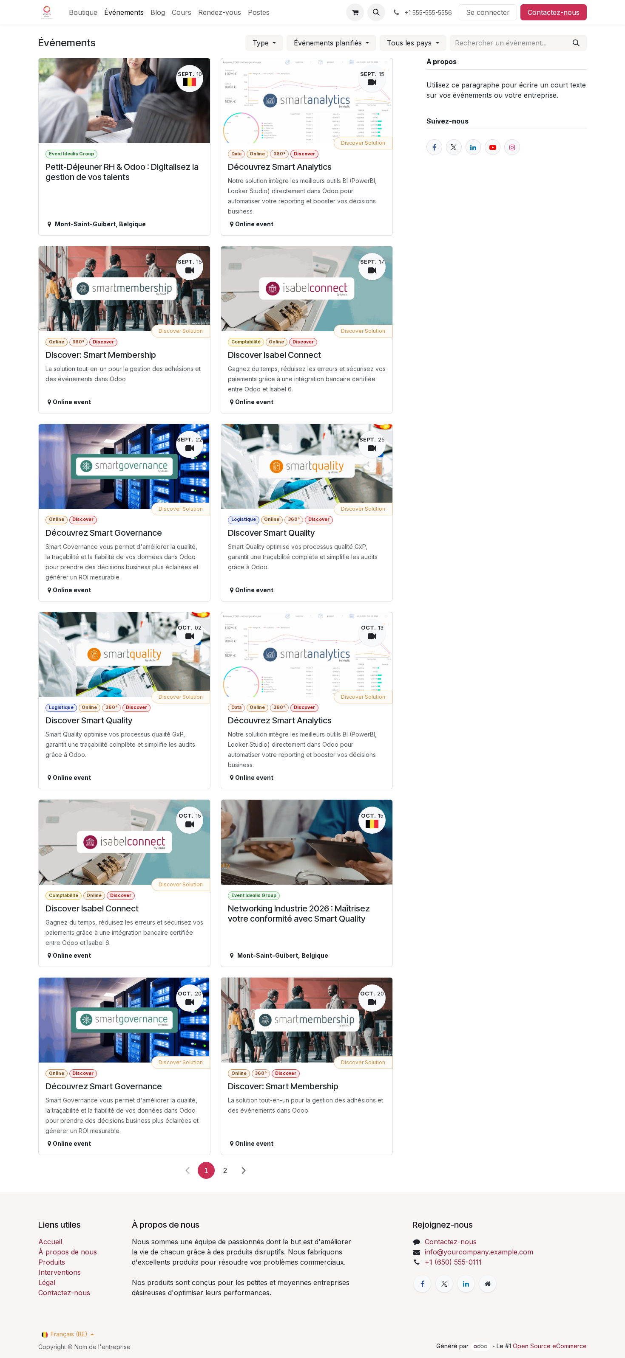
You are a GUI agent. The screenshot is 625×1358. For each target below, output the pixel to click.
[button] (376, 12)
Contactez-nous (554, 12)
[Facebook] (422, 1283)
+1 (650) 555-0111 (453, 1262)
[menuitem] (83, 12)
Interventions (59, 1272)
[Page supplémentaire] (487, 1283)
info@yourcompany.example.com (479, 1252)
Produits (51, 1262)
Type (262, 43)
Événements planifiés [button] (329, 43)
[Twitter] (444, 1283)
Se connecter (488, 12)
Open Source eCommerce (550, 1346)
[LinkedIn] (465, 1283)
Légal (46, 1282)
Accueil (50, 1241)
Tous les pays (410, 43)
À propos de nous (67, 1252)
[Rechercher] (576, 43)
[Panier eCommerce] (355, 12)
